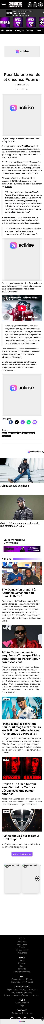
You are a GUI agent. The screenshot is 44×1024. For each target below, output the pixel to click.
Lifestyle (22, 969)
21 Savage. (16, 357)
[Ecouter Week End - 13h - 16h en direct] (22, 549)
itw (20, 433)
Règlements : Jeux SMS (22, 992)
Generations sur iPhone (22, 979)
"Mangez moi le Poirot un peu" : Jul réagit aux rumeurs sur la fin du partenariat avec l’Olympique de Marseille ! (21, 728)
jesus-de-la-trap (28, 433)
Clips (22, 1005)
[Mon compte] (40, 4)
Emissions (22, 941)
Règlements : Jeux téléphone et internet (22, 995)
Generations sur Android (22, 982)
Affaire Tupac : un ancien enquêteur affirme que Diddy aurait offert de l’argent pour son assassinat (21, 657)
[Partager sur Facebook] (10, 423)
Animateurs (22, 944)
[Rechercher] (35, 4)
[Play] (3, 21)
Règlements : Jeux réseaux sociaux (22, 989)
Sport (30, 31)
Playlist (22, 947)
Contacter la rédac (22, 971)
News (9, 31)
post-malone (12, 433)
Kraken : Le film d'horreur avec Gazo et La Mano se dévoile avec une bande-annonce (19, 788)
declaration (6, 436)
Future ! (13, 157)
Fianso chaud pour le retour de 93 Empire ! (20, 837)
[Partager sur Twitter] (16, 423)
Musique (19, 31)
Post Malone (27, 146)
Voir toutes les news (22, 854)
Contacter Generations (22, 1013)
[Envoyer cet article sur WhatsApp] (28, 423)
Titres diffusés (22, 950)
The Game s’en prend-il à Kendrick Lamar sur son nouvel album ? (18, 593)
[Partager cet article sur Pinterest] (22, 423)
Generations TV (22, 1003)
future (4, 433)
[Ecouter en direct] (30, 4)
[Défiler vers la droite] (37, 878)
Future (6, 357)
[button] (12, 878)
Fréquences (22, 953)
